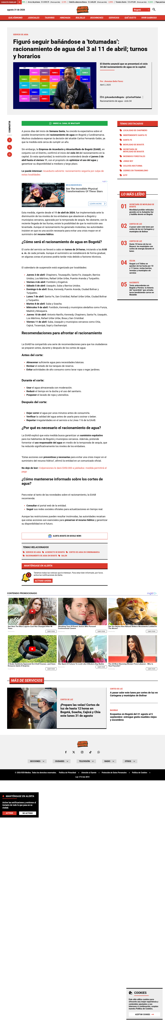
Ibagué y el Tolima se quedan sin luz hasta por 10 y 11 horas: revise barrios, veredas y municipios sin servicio (141, 268)
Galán (64, 556)
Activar (9, 813)
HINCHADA (65, 17)
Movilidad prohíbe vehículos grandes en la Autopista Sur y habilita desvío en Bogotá (141, 212)
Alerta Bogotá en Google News (67, 536)
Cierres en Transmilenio (135, 170)
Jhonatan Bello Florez (113, 81)
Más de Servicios (26, 680)
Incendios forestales (134, 156)
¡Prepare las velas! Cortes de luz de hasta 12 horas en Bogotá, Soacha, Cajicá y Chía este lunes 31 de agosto (80, 710)
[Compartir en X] (9, 147)
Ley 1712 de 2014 (82, 777)
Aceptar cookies (142, 1014)
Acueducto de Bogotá (55, 552)
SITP (125, 175)
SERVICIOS (114, 17)
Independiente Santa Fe (135, 135)
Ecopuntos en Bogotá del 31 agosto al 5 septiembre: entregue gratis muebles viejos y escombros (133, 717)
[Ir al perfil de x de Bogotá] (73, 752)
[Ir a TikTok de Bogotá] (90, 752)
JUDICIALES (33, 17)
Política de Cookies (144, 1009)
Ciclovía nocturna (132, 166)
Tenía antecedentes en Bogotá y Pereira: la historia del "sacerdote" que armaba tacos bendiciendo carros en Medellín (141, 290)
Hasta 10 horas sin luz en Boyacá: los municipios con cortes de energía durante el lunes (141, 247)
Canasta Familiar (8, 2)
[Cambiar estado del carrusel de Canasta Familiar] (19, 2)
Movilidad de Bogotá (133, 144)
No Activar (28, 813)
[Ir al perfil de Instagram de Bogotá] (82, 752)
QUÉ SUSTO (130, 17)
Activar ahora (43, 580)
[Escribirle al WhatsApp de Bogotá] (98, 752)
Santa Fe (127, 140)
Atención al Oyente (88, 773)
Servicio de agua (33, 552)
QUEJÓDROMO (15, 17)
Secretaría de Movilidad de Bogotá (133, 150)
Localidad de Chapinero (135, 130)
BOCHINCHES (96, 17)
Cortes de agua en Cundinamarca (84, 552)
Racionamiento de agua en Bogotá (41, 556)
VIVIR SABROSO (149, 17)
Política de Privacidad (67, 773)
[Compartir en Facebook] (9, 140)
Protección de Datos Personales (114, 773)
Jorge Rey (128, 161)
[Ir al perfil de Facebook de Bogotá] (65, 752)
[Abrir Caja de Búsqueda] (154, 10)
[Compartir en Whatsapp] (9, 154)
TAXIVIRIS (49, 17)
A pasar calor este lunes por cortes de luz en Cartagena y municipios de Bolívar (141, 229)
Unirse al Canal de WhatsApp (66, 123)
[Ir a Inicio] (82, 9)
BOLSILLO (80, 17)
